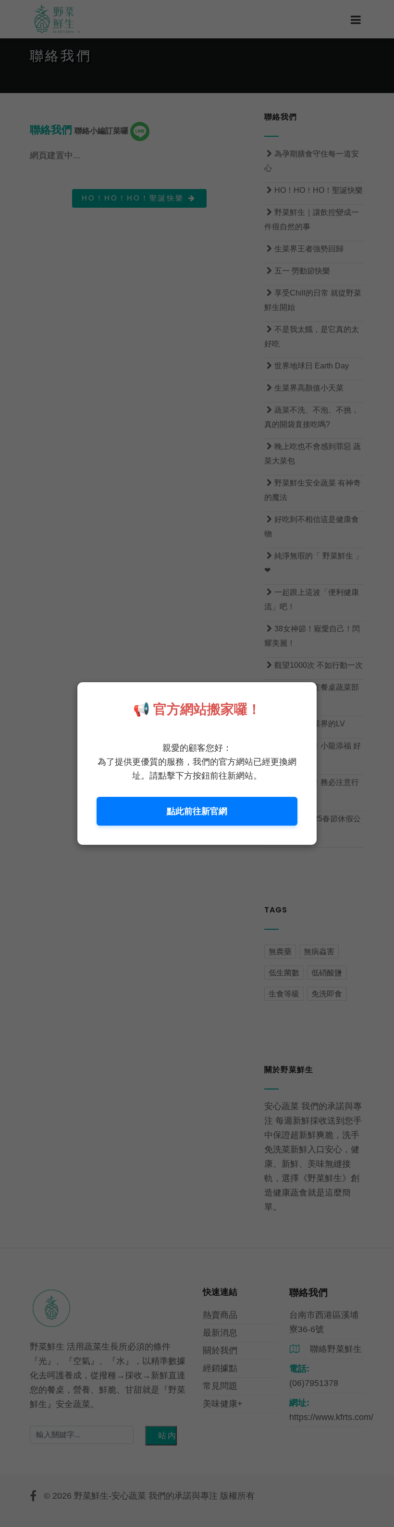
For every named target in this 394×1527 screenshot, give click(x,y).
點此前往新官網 (197, 811)
